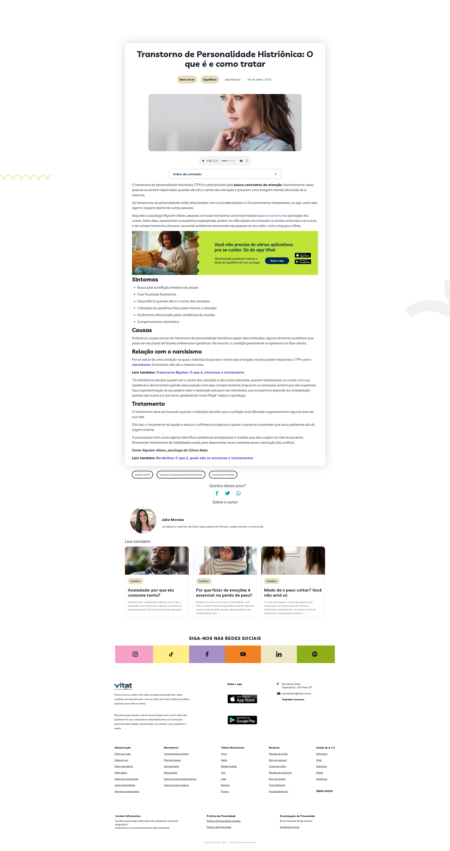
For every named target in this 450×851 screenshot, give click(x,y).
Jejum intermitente (125, 785)
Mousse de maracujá (280, 772)
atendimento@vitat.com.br (296, 693)
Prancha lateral (172, 760)
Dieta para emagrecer (126, 779)
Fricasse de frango (278, 791)
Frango (225, 791)
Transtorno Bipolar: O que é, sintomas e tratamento (200, 372)
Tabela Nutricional (232, 747)
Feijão (224, 760)
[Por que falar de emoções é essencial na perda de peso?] (225, 573)
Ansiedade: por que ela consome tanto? (151, 592)
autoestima (273, 215)
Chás (319, 760)
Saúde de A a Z (325, 747)
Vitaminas (321, 779)
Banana (225, 785)
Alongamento (171, 766)
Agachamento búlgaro (176, 753)
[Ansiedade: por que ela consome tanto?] (157, 573)
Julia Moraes (232, 79)
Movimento (171, 747)
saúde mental (142, 474)
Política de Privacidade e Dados (223, 821)
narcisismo (141, 364)
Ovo (223, 772)
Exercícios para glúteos (176, 785)
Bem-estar (187, 79)
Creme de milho (277, 766)
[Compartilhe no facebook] (216, 493)
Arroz (224, 753)
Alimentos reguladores (127, 791)
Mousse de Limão (278, 753)
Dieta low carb (123, 753)
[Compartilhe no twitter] (227, 493)
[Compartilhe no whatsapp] (238, 493)
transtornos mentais (223, 474)
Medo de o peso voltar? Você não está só (293, 592)
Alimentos (321, 753)
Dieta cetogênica (124, 766)
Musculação (170, 772)
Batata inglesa (229, 766)
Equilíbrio (210, 79)
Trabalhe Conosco (293, 699)
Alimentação (123, 747)
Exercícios (321, 766)
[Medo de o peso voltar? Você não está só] (293, 573)
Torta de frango (277, 785)
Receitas (274, 747)
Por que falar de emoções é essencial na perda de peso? (224, 592)
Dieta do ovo (121, 760)
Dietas (319, 772)
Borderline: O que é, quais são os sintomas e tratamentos (204, 458)
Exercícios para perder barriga (180, 779)
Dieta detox (121, 772)
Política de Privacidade (219, 827)
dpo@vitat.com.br (290, 827)
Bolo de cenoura (278, 760)
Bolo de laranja (277, 779)
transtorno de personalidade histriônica (181, 474)
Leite (223, 779)
